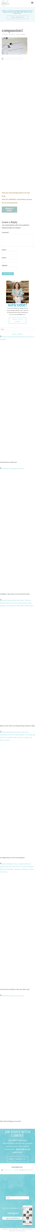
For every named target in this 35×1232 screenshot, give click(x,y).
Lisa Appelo (5, 1)
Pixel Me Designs (21, 1230)
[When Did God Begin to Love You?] (17, 996)
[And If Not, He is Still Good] (17, 339)
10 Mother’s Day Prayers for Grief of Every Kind (14, 594)
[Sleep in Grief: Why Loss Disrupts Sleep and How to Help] (17, 606)
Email (4, 258)
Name (4, 250)
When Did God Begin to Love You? (10, 1121)
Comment (5, 232)
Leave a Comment (21, 34)
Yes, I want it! (17, 17)
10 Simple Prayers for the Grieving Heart (12, 857)
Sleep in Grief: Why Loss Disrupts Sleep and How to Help (17, 726)
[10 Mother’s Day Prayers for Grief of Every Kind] (17, 468)
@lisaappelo (13, 1218)
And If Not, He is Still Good (8, 462)
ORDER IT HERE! (9, 209)
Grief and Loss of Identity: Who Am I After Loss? (15, 989)
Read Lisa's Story (17, 320)
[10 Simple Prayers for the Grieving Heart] (17, 740)
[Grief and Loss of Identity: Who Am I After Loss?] (17, 872)
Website (4, 265)
